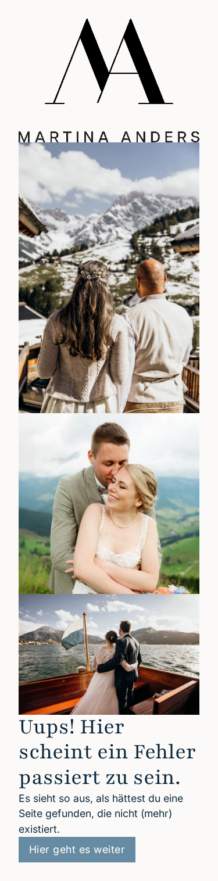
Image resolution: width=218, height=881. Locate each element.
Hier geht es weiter (77, 849)
